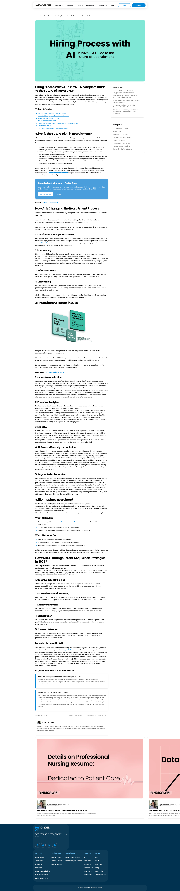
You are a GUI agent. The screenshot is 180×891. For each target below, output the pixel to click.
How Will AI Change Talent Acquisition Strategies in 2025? (58, 123)
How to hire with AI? (44, 126)
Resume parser (67, 522)
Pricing (80, 5)
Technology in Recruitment (96, 715)
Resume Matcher (56, 864)
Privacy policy (99, 871)
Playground (98, 864)
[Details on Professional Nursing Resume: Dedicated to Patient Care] (90, 768)
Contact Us (103, 5)
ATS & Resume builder (42, 871)
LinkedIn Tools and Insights (122, 137)
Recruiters (38, 868)
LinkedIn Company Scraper (73, 861)
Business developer (41, 878)
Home (37, 16)
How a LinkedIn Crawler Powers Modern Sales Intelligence (126, 101)
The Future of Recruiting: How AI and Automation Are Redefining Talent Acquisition (125, 111)
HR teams (38, 864)
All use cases (39, 857)
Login (124, 5)
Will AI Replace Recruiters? (47, 121)
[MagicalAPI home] (43, 5)
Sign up (138, 5)
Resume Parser (56, 857)
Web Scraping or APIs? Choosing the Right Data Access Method (125, 96)
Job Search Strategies (120, 134)
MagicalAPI (66, 650)
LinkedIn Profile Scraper (58, 173)
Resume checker (80, 522)
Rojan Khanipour (48, 722)
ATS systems (45, 243)
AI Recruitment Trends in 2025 (48, 118)
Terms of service (100, 875)
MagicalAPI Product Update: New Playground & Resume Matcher (124, 92)
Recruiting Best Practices (121, 146)
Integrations (117, 131)
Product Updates (119, 140)
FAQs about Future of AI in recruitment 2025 (53, 128)
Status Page (88, 875)
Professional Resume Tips (121, 143)
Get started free (45, 194)
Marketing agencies (41, 875)
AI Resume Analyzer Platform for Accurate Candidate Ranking (124, 106)
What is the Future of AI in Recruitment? (52, 113)
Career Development (50, 16)
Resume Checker (56, 861)
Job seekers (39, 861)
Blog (112, 5)
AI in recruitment (51, 203)
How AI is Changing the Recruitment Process (53, 116)
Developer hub (88, 868)
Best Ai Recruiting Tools (54, 372)
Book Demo (59, 194)
